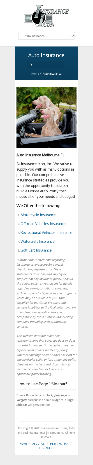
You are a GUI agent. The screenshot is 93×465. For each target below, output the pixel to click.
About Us (39, 443)
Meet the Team (59, 443)
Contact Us (46, 448)
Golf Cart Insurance (36, 250)
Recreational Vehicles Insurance (46, 232)
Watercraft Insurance (38, 241)
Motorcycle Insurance (38, 215)
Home (35, 74)
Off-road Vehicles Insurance (43, 223)
